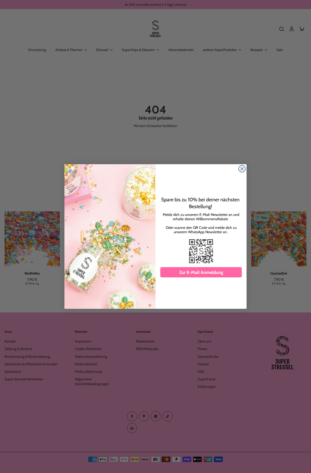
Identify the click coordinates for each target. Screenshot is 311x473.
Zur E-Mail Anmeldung (201, 272)
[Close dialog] (242, 168)
